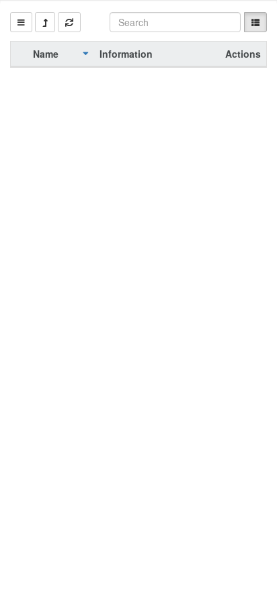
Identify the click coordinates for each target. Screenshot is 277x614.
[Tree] (21, 22)
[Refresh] (69, 22)
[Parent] (45, 22)
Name (45, 53)
